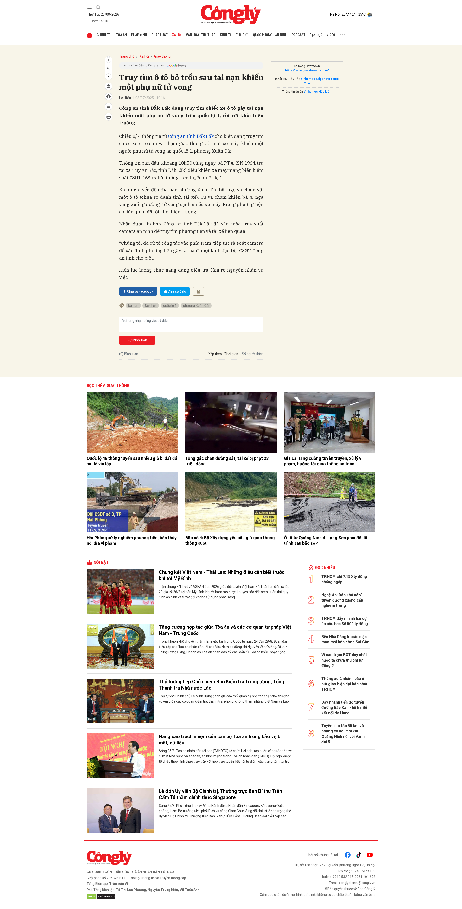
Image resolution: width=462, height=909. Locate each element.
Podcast (298, 35)
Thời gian (231, 354)
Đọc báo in (100, 21)
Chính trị (104, 35)
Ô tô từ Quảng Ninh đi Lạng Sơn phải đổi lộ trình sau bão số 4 (325, 540)
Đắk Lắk (151, 305)
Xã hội (177, 35)
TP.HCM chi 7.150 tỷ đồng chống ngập (344, 579)
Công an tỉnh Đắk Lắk (190, 136)
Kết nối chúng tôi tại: (323, 855)
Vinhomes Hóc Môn (317, 91)
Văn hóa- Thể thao (201, 35)
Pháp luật (159, 35)
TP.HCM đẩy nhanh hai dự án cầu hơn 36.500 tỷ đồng (344, 621)
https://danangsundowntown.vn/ (307, 70)
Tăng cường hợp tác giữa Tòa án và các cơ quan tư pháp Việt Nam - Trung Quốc (225, 630)
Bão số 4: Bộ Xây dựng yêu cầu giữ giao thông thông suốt (230, 540)
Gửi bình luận (137, 340)
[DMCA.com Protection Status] (158, 896)
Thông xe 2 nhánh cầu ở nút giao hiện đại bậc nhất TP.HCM (344, 684)
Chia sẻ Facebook (140, 291)
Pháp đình (139, 35)
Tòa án (121, 35)
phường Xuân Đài (196, 305)
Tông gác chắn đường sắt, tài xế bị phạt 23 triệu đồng (227, 461)
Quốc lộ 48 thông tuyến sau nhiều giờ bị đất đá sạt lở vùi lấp (132, 461)
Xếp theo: (215, 354)
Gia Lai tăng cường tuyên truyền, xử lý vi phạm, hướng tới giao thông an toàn (323, 461)
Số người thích (252, 354)
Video (331, 35)
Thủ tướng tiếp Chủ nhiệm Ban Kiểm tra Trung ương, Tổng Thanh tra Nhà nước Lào (221, 685)
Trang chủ (126, 56)
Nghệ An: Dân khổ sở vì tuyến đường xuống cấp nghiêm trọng (342, 600)
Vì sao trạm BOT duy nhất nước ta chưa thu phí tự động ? (344, 660)
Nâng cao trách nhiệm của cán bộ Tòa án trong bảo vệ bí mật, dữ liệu (220, 740)
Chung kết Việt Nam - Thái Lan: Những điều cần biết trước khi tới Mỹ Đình (222, 575)
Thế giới (242, 35)
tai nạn (133, 305)
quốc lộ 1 (170, 305)
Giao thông (162, 56)
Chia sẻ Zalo (177, 291)
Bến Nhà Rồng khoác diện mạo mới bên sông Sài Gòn (345, 639)
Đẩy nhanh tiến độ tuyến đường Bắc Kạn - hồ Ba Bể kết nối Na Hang (344, 707)
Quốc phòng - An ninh (270, 35)
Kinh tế (225, 35)
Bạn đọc (316, 35)
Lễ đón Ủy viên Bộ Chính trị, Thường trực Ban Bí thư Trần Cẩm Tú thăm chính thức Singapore (220, 794)
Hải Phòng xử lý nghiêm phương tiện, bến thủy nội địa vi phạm (132, 540)
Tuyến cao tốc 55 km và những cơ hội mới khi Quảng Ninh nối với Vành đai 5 (343, 733)
